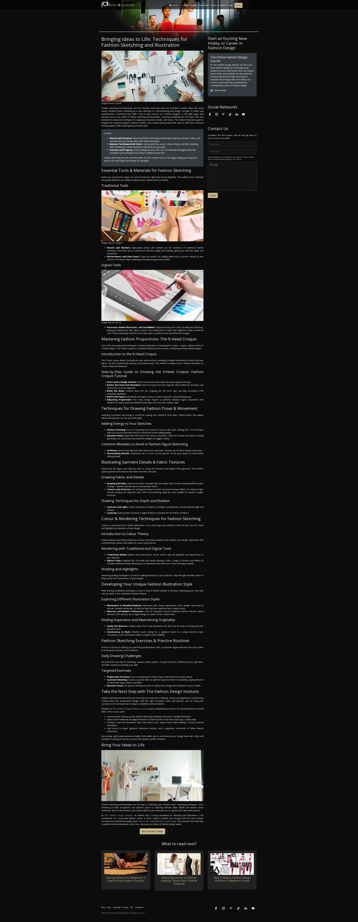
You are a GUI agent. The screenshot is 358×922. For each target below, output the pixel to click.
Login (231, 5)
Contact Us (222, 5)
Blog (103, 907)
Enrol (238, 5)
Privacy (125, 907)
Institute (193, 5)
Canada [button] (174, 5)
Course (185, 5)
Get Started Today (152, 831)
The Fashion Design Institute (118, 815)
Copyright (117, 907)
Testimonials (203, 5)
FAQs (109, 907)
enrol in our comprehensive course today (157, 821)
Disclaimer (139, 907)
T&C (131, 907)
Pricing (213, 5)
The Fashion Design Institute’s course (130, 708)
